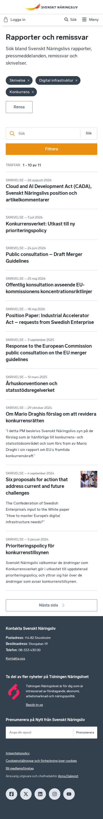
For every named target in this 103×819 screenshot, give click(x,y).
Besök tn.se (34, 705)
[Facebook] (11, 794)
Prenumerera (85, 732)
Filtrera (51, 149)
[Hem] (51, 7)
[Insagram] (54, 794)
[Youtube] (69, 794)
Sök (89, 133)
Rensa (19, 107)
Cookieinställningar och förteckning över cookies (41, 761)
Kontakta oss (15, 658)
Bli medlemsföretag (20, 768)
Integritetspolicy (18, 753)
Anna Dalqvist (68, 776)
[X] (26, 794)
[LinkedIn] (40, 794)
